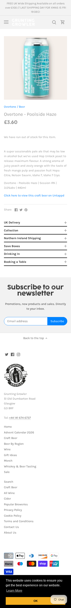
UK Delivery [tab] (12, 222)
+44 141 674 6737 (20, 418)
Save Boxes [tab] (12, 246)
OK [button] (36, 600)
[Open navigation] (6, 22)
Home (8, 426)
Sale (7, 472)
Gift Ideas (10, 455)
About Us (10, 532)
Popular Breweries (16, 504)
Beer (22, 106)
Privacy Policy (13, 510)
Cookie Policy (12, 515)
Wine (7, 449)
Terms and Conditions (19, 521)
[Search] (54, 22)
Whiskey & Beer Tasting (20, 466)
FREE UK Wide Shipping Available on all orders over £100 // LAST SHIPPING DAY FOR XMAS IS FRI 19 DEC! (35, 8)
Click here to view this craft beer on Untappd (34, 195)
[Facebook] (12, 354)
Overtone (10, 106)
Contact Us (11, 527)
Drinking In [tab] (12, 254)
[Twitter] (6, 354)
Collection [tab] (11, 230)
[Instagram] (18, 354)
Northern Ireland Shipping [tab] (22, 238)
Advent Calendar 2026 (19, 432)
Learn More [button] (14, 590)
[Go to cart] (62, 22)
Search (8, 481)
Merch (8, 460)
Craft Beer (10, 438)
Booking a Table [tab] (15, 262)
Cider (7, 498)
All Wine (9, 493)
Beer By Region (14, 444)
